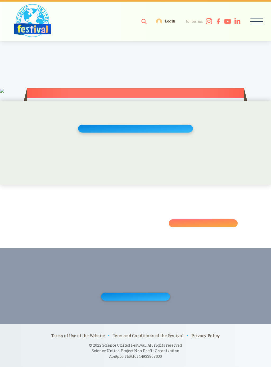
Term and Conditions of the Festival (148, 335)
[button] (144, 21)
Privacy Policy (205, 335)
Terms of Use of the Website (78, 335)
